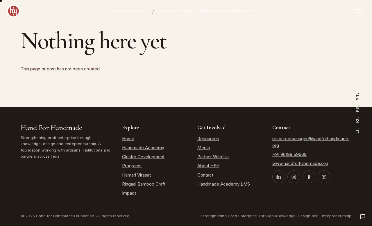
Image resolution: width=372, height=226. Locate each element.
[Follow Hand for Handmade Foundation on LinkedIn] (278, 176)
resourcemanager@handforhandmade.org (209, 11)
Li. (357, 131)
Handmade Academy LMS (223, 184)
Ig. (357, 120)
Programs (132, 165)
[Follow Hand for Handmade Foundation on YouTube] (324, 176)
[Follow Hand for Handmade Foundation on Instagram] (293, 176)
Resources (208, 138)
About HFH (208, 165)
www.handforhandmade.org (300, 163)
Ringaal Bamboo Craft (143, 184)
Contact (205, 175)
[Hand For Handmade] (13, 11)
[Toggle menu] (358, 11)
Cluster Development (143, 156)
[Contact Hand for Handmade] (362, 216)
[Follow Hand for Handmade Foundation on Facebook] (309, 176)
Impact (129, 193)
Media (203, 147)
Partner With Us (213, 156)
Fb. (357, 108)
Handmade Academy (143, 147)
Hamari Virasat (136, 175)
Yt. (357, 96)
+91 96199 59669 (130, 11)
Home (128, 138)
